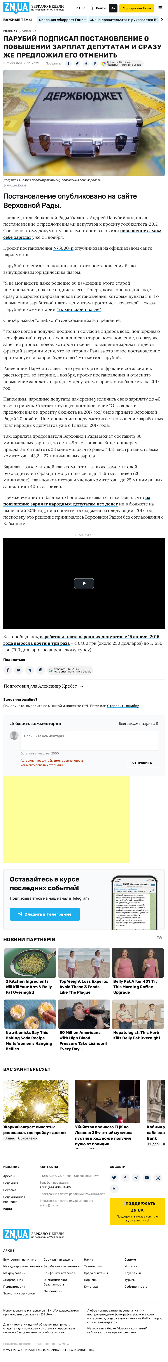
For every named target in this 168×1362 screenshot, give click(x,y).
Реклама (9, 1190)
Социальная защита (59, 1259)
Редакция (10, 1183)
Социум (130, 1259)
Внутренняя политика (19, 1259)
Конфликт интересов (59, 1273)
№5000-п (63, 248)
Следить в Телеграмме (48, 914)
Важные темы (17, 20)
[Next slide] (161, 19)
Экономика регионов (19, 1293)
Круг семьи (132, 1273)
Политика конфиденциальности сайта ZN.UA (36, 1344)
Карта (7, 1209)
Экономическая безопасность (56, 1282)
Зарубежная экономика (62, 1266)
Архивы (9, 1176)
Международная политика (23, 1266)
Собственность (135, 1287)
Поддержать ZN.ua (136, 8)
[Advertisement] (66, 819)
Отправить (142, 763)
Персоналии (53, 1291)
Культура (91, 1287)
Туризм (129, 1280)
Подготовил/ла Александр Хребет (40, 686)
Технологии (93, 1266)
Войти (101, 8)
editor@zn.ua (49, 1205)
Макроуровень (14, 1273)
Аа (113, 8)
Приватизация (14, 1287)
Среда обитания (96, 1273)
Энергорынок (13, 1280)
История (130, 1266)
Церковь (90, 1280)
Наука (88, 1259)
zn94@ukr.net (95, 1194)
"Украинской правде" (79, 309)
